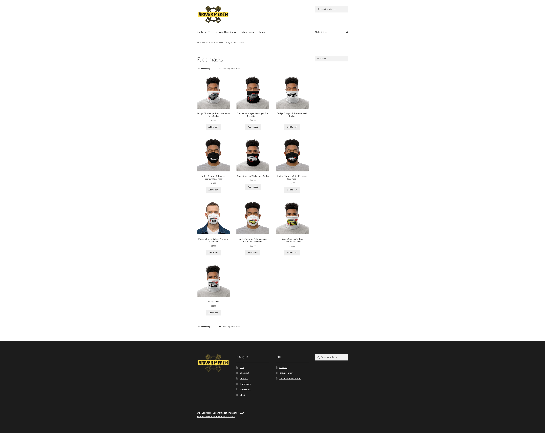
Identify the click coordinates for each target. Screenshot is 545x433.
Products (201, 32)
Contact (263, 32)
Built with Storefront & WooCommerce (216, 416)
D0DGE (220, 42)
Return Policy (247, 32)
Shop (242, 394)
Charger (228, 42)
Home (202, 42)
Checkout (244, 372)
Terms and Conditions (225, 32)
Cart (242, 367)
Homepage (245, 383)
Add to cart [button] (213, 127)
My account (245, 389)
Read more (252, 252)
